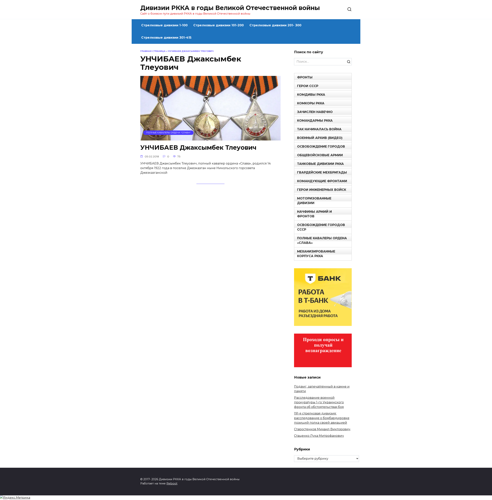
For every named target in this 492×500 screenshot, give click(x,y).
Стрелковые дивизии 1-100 (164, 25)
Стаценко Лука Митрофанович (319, 436)
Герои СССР (307, 86)
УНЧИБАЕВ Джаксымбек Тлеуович (198, 147)
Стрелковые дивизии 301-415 (166, 37)
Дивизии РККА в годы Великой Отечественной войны (230, 8)
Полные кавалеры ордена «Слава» (322, 240)
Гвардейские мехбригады (322, 172)
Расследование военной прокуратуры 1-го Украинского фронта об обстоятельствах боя (319, 402)
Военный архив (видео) (319, 138)
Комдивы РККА (311, 94)
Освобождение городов (321, 146)
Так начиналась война (319, 129)
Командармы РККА (315, 120)
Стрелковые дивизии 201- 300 (275, 25)
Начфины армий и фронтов (314, 214)
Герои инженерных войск (321, 190)
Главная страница (152, 51)
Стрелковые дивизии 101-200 (218, 25)
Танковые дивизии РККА (320, 164)
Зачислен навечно (315, 112)
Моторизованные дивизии (314, 201)
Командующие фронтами (322, 181)
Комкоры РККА (310, 103)
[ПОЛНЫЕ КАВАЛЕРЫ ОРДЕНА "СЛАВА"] (210, 138)
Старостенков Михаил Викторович (322, 429)
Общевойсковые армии (320, 155)
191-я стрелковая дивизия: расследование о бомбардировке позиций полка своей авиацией (321, 418)
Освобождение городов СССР (321, 227)
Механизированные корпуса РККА (316, 254)
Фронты (304, 77)
